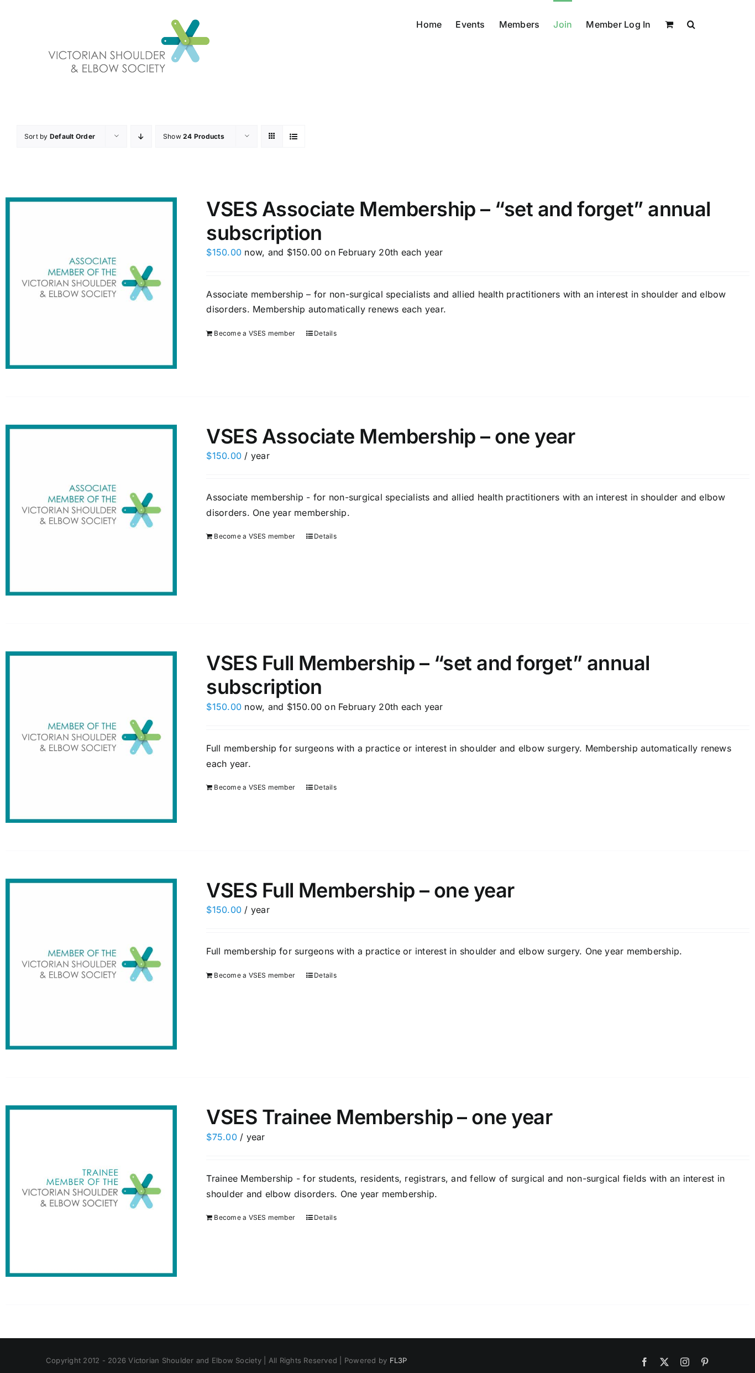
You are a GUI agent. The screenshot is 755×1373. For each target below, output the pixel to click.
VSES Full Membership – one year (360, 890)
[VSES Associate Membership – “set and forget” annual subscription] (91, 283)
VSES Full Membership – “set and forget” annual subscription (427, 675)
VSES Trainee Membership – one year (379, 1117)
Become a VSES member (254, 333)
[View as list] (294, 136)
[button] (691, 23)
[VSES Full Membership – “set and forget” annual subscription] (91, 737)
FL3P (398, 1360)
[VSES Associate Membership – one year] (91, 510)
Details (325, 333)
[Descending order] (141, 136)
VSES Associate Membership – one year (390, 436)
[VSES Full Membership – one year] (91, 964)
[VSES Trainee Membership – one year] (91, 1191)
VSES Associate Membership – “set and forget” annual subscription (458, 221)
